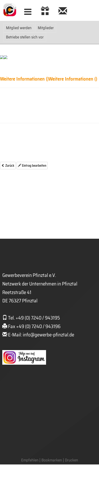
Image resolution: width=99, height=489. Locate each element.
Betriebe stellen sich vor (25, 37)
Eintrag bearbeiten (33, 165)
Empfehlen (29, 460)
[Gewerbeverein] (63, 11)
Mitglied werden (19, 28)
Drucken (71, 460)
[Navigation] (28, 11)
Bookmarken (51, 460)
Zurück (9, 165)
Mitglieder (46, 28)
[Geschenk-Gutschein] (45, 11)
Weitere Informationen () (24, 79)
